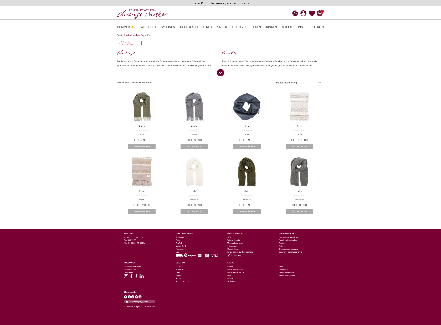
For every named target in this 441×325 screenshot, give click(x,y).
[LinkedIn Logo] (142, 277)
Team (178, 272)
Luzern (230, 278)
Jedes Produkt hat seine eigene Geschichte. (219, 3)
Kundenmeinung (182, 281)
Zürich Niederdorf (286, 273)
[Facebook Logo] (131, 277)
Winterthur (283, 270)
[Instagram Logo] (126, 277)
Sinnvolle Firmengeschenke (290, 252)
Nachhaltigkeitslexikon (288, 237)
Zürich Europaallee (287, 275)
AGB (229, 237)
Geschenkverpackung (288, 249)
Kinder (222, 27)
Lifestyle (239, 27)
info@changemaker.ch (133, 237)
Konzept (179, 267)
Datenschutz (232, 249)
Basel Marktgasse (235, 269)
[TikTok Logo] (136, 277)
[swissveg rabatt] (234, 256)
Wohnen (168, 27)
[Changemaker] (143, 13)
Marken (179, 275)
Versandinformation (235, 243)
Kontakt (179, 278)
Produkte (179, 269)
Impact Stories (130, 269)
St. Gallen (231, 281)
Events (282, 243)
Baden (230, 267)
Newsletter (128, 272)
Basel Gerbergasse (235, 272)
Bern (229, 275)
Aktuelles (149, 27)
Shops (287, 27)
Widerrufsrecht (233, 240)
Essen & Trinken (264, 27)
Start (119, 35)
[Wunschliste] (312, 15)
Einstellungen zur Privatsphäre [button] (240, 252)
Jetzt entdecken (142, 146)
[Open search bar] (294, 13)
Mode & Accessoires (196, 27)
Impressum (232, 246)
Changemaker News (132, 267)
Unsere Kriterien (310, 27)
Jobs (281, 246)
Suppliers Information (288, 240)
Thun (281, 267)
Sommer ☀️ (125, 27)
